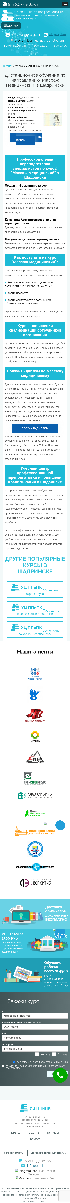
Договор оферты (14, 1153)
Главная (16, 1133)
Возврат (35, 1139)
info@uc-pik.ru (57, 34)
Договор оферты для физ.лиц (48, 1153)
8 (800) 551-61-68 (23, 4)
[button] (65, 4)
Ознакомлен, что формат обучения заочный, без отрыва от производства (35, 1067)
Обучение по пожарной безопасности (39, 632)
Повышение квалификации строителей (38, 612)
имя (5, 1011)
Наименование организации (21, 1022)
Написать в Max (43, 1178)
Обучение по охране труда (42, 592)
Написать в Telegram (49, 40)
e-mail (6, 1033)
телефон (8, 1044)
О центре (34, 1133)
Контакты (53, 1133)
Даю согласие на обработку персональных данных (42, 1062)
